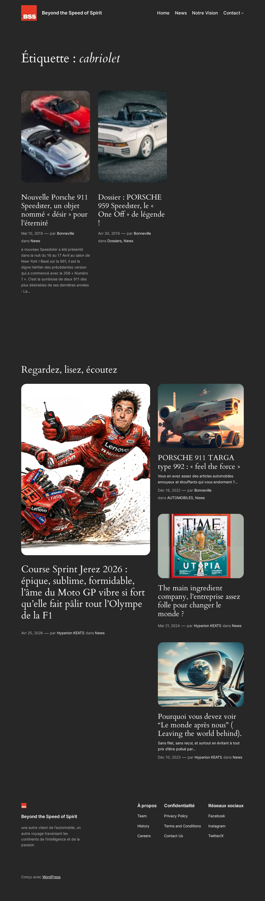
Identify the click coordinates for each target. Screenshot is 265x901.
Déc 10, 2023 (169, 757)
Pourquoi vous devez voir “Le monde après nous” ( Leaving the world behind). (200, 725)
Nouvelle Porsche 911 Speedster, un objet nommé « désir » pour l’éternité (54, 210)
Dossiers (114, 241)
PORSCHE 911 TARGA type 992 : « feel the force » (199, 462)
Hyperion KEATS (70, 633)
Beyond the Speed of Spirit (72, 13)
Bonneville (65, 233)
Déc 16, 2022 (169, 490)
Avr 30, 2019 (109, 233)
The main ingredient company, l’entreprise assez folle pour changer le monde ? (199, 601)
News (35, 241)
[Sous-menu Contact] (242, 13)
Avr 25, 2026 (32, 633)
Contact (231, 13)
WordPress (51, 877)
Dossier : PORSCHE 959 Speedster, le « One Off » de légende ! (131, 210)
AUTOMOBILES (180, 497)
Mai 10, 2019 (32, 233)
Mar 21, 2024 (169, 625)
